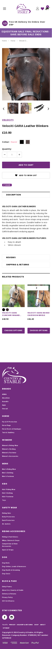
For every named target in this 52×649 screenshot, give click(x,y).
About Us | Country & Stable (12, 590)
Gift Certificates (8, 601)
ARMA (4, 394)
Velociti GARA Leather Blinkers (30, 41)
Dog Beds (6, 563)
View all (5, 408)
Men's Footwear (8, 476)
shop (36, 625)
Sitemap (6, 628)
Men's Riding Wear (9, 469)
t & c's (5, 625)
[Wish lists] (42, 8)
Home (4, 41)
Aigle (4, 405)
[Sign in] (37, 8)
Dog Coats (6, 573)
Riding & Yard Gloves (10, 537)
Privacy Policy (7, 597)
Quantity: (7, 149)
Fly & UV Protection (9, 422)
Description (13, 194)
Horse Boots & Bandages (11, 429)
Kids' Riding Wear (8, 489)
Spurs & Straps (7, 550)
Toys (4, 500)
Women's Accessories (10, 456)
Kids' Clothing (7, 493)
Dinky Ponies (7, 586)
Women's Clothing (9, 449)
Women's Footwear (9, 452)
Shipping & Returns (17, 264)
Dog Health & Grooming (11, 570)
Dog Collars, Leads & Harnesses (14, 566)
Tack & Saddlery (8, 432)
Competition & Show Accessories (9, 545)
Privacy (12, 625)
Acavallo (5, 401)
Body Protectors (8, 517)
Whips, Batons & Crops (10, 540)
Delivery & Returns (9, 594)
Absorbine (6, 398)
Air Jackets (6, 524)
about (42, 625)
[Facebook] (4, 617)
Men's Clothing (7, 473)
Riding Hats (6, 513)
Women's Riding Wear (10, 445)
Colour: (9, 142)
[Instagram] (11, 617)
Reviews (11, 257)
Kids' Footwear (7, 496)
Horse (13, 41)
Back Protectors (8, 520)
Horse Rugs (6, 425)
